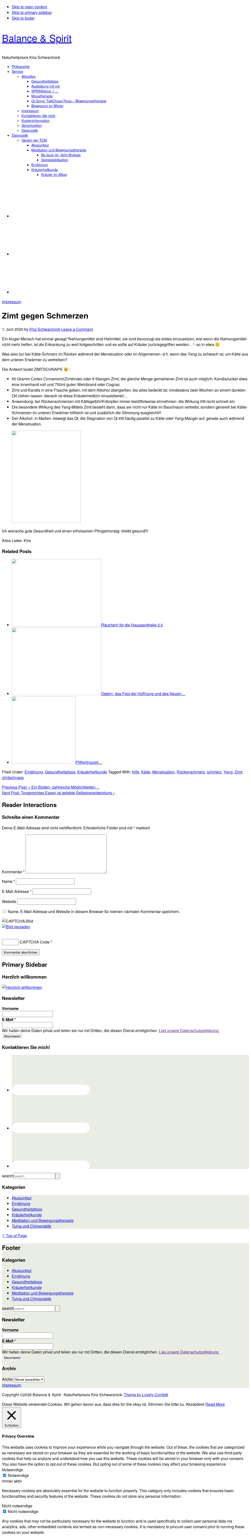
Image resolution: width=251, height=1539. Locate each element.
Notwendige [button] (12, 1470)
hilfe (135, 772)
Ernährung (34, 772)
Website (9, 901)
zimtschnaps (13, 777)
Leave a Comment (77, 329)
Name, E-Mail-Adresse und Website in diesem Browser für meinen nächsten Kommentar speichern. (94, 911)
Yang (228, 772)
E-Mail (9, 1019)
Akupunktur (22, 1198)
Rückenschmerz (191, 772)
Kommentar (13, 872)
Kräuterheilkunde (92, 772)
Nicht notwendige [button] (17, 1506)
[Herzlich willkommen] (22, 987)
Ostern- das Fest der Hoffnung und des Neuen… (143, 693)
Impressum (11, 302)
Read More (215, 1404)
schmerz (214, 772)
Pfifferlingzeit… (88, 762)
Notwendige (18, 1475)
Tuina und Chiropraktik (31, 1226)
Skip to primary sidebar (32, 12)
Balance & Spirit (37, 38)
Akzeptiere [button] (195, 1404)
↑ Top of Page (14, 1235)
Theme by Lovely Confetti (146, 1394)
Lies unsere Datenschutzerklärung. (189, 1030)
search (8, 1176)
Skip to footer (23, 18)
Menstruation (163, 772)
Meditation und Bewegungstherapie (43, 1220)
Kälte (145, 772)
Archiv (7, 1379)
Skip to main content (29, 7)
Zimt (238, 772)
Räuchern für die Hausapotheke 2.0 (132, 625)
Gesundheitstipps (60, 772)
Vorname (10, 1008)
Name (8, 881)
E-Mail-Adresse (16, 891)
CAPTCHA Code (35, 942)
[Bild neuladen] (16, 926)
